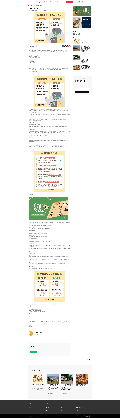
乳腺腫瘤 (33, 321)
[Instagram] (84, 416)
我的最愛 (62, 407)
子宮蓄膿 (41, 321)
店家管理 (62, 410)
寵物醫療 (53, 321)
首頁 (29, 5)
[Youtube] (87, 416)
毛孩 (64, 321)
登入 (83, 1)
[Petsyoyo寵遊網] (38, 2)
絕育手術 (50, 324)
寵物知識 (49, 321)
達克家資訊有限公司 (48, 416)
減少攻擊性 (30, 324)
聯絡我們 (30, 407)
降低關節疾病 (67, 324)
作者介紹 (38, 334)
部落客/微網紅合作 (79, 407)
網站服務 (77, 408)
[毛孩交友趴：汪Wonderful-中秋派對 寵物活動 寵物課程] (48, 208)
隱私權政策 (46, 410)
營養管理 (35, 324)
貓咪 (59, 324)
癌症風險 (42, 324)
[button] (63, 46)
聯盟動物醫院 (55, 324)
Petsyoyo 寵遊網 (38, 416)
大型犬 (37, 321)
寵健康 (34, 5)
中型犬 (30, 321)
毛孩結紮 (67, 321)
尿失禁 (61, 321)
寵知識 (61, 1)
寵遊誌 (57, 1)
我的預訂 (62, 408)
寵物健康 (45, 321)
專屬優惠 (50, 1)
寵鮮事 (54, 1)
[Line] (89, 416)
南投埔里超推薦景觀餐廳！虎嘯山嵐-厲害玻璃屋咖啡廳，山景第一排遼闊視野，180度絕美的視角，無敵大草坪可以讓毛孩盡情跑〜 (52, 387)
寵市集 (64, 1)
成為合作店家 (70, 1)
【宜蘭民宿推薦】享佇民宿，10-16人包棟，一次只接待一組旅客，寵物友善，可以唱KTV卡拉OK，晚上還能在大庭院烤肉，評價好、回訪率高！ (67, 387)
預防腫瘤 (30, 326)
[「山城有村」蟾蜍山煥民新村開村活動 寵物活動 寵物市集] (82, 10)
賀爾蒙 (63, 324)
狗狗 (38, 324)
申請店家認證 (47, 407)
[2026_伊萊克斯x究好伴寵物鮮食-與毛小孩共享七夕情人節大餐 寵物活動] (82, 22)
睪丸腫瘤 (46, 324)
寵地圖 (46, 1)
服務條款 (46, 408)
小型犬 (58, 321)
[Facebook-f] (82, 416)
